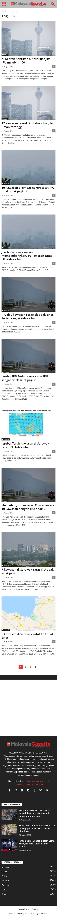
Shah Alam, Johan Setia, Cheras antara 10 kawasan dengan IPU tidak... (28, 507)
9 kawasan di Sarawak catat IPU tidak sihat (28, 636)
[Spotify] (22, 791)
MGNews (6, 881)
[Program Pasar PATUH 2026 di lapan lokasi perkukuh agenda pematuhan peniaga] (9, 814)
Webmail (36, 909)
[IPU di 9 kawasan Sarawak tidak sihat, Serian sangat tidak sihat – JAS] (28, 294)
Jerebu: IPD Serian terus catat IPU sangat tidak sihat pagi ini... (25, 378)
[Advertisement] (28, 708)
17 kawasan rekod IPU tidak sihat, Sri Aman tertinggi (27, 125)
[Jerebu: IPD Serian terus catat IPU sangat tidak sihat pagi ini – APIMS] (28, 356)
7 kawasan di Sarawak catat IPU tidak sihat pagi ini (28, 571)
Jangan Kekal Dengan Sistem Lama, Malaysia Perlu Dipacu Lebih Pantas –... (37, 843)
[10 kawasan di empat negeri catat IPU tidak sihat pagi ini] (28, 167)
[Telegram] (29, 791)
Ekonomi (5, 885)
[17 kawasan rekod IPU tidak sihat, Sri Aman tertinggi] (28, 103)
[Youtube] (47, 791)
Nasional (5, 183)
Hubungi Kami (23, 909)
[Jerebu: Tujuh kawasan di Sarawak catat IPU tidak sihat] (28, 423)
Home (4, 11)
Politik (4, 876)
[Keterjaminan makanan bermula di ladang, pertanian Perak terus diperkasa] (9, 829)
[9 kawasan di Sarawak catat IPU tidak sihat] (28, 613)
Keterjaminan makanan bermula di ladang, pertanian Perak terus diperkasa (37, 828)
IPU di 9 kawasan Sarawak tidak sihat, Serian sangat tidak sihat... (28, 316)
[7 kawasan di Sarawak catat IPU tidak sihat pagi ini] (28, 549)
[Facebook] (10, 791)
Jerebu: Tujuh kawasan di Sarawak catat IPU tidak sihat (25, 445)
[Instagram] (16, 791)
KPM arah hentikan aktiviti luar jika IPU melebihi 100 (26, 60)
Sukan (4, 894)
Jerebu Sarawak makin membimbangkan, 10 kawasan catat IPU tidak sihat (27, 255)
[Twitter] (41, 791)
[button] (52, 4)
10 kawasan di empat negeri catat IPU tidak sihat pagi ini (28, 189)
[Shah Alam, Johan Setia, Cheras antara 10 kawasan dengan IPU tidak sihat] (28, 485)
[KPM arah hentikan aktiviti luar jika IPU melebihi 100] (28, 38)
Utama (4, 55)
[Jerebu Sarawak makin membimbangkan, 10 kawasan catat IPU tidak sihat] (28, 232)
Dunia (4, 890)
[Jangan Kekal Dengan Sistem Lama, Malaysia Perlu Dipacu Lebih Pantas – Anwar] (9, 845)
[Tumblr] (35, 791)
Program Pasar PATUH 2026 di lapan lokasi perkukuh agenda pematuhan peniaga (34, 813)
